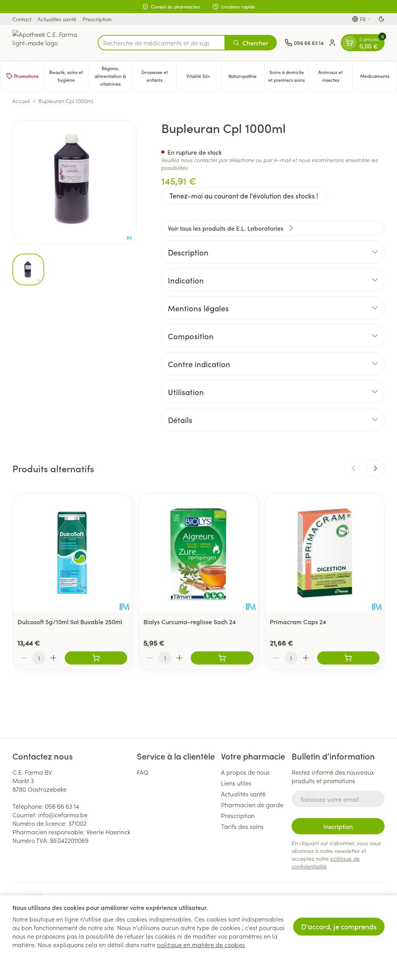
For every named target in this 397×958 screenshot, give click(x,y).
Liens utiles (236, 782)
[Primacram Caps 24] (324, 553)
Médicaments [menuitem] (378, 77)
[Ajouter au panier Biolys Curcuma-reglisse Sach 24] (222, 658)
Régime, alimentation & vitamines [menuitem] (113, 76)
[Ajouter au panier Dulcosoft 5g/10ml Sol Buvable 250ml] (96, 658)
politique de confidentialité (326, 862)
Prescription (97, 19)
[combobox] (161, 42)
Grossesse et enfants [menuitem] (158, 76)
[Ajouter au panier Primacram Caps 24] (348, 658)
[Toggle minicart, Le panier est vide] (349, 43)
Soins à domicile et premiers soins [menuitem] (288, 76)
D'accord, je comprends (338, 926)
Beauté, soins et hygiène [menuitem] (68, 76)
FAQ (142, 772)
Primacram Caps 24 (298, 621)
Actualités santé (57, 19)
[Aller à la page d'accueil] (51, 42)
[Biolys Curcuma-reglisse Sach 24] (198, 553)
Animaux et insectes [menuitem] (335, 76)
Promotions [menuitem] (26, 75)
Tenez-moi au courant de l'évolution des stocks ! (243, 195)
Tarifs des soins (242, 826)
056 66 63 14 (62, 806)
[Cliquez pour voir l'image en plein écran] (74, 182)
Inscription (338, 826)
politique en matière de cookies (201, 944)
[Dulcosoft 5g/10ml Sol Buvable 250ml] (72, 553)
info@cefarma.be (63, 814)
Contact (21, 19)
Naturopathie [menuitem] (246, 77)
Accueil (21, 101)
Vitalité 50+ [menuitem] (203, 77)
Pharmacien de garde (252, 804)
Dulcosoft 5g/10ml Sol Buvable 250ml (69, 621)
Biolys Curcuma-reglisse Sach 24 (189, 621)
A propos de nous (245, 772)
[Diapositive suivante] (375, 468)
